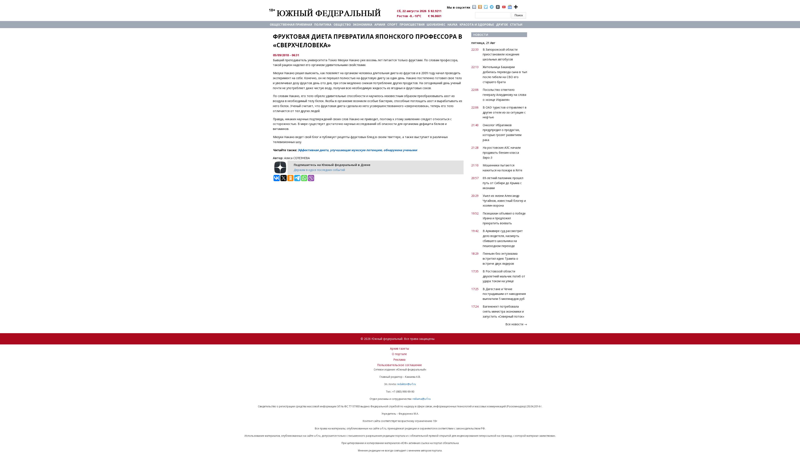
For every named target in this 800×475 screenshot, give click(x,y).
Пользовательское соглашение (399, 365)
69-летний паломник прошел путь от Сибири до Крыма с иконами (503, 183)
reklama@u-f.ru (421, 399)
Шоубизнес (436, 24)
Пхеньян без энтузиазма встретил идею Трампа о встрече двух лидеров (500, 259)
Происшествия (412, 24)
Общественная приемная (291, 24)
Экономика (362, 24)
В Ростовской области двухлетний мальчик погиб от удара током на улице (504, 276)
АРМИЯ (379, 24)
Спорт (392, 24)
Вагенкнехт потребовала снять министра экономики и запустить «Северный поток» (503, 311)
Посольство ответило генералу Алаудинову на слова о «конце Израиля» (504, 95)
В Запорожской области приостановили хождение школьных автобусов (501, 54)
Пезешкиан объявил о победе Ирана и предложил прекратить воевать (504, 218)
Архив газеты (399, 348)
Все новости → (516, 324)
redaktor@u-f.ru (406, 384)
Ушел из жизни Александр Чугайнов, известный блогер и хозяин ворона (504, 201)
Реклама (399, 360)
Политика (322, 24)
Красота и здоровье (477, 24)
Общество (342, 24)
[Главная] (330, 12)
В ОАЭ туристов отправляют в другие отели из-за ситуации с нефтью (504, 112)
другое (502, 24)
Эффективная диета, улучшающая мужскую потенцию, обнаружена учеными (357, 150)
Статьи (516, 24)
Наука (453, 24)
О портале (399, 354)
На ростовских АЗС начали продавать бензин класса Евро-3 (502, 153)
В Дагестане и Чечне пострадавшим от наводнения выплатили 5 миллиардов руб (504, 294)
